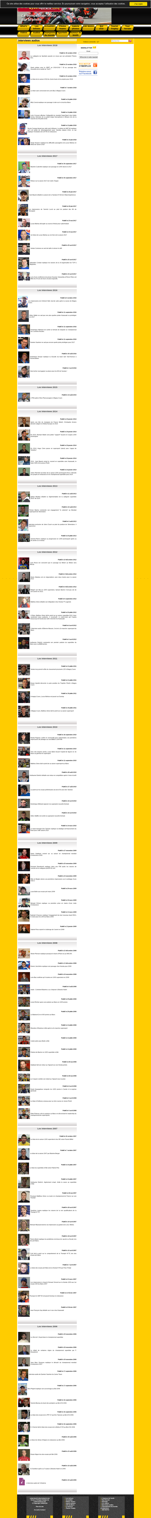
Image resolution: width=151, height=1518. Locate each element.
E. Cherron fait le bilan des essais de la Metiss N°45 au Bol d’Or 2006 (53, 1427)
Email (88, 51)
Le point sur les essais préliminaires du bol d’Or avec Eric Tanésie (52, 790)
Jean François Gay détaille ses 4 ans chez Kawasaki (47, 1310)
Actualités (69, 1500)
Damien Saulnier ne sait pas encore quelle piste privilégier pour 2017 (52, 342)
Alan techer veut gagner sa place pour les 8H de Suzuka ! (48, 371)
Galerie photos (71, 1503)
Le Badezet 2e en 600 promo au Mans (43, 1014)
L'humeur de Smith (108, 1498)
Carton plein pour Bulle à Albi (40, 1041)
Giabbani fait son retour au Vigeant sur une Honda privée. (49, 1065)
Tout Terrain (106, 1500)
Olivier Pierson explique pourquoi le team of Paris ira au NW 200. (51, 954)
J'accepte (138, 4)
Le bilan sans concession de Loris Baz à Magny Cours (48, 91)
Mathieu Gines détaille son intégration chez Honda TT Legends (51, 602)
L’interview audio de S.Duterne (36, 1483)
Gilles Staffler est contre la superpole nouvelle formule (48, 816)
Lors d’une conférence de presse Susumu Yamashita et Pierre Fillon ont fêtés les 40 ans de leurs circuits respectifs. (53, 278)
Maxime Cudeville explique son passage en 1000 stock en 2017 (51, 167)
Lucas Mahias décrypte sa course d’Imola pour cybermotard (50, 224)
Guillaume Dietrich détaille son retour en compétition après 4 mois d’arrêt (53, 775)
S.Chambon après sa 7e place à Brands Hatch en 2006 (48, 1469)
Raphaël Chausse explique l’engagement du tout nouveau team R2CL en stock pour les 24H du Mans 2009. (53, 916)
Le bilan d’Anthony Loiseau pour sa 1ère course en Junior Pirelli (51, 1101)
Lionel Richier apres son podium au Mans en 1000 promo (49, 1002)
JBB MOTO (105, 1510)
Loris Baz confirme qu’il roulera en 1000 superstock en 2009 (50, 977)
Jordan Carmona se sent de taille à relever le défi (46, 248)
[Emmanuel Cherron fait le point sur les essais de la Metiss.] (24, 1431)
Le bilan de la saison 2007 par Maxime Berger (45, 1153)
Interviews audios (107, 1505)
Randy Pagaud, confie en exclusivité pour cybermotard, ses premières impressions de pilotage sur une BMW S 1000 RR (53, 738)
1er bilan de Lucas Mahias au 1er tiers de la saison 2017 (49, 235)
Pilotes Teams (70, 1501)
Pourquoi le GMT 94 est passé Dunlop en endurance (46, 1296)
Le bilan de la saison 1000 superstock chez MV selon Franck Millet (52, 1139)
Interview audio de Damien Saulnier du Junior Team (45, 1374)
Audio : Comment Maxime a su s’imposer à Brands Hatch (49, 989)
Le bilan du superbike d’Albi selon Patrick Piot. (44, 1168)
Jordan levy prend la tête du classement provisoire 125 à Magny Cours (53, 669)
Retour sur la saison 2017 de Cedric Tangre (45, 181)
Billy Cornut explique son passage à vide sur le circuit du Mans (51, 102)
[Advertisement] (88, 111)
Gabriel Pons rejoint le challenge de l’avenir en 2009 (47, 929)
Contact (42, 1510)
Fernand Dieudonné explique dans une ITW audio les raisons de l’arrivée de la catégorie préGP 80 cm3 (53, 867)
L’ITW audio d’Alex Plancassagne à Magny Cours (46, 398)
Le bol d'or (69, 1506)
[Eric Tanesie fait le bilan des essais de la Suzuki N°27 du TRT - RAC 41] (24, 1419)
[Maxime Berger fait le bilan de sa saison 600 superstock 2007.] (23, 1159)
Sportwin (105, 1501)
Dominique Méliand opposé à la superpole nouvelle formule (50, 804)
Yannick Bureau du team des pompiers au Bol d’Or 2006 (49, 1403)
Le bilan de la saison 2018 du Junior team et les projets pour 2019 (52, 79)
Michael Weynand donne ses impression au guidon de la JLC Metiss (52, 1225)
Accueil (36, 1510)
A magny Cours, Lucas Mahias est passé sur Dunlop (47, 696)
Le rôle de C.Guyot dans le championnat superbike (47, 1337)
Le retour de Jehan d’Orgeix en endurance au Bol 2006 (47, 1440)
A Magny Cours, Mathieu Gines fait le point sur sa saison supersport (52, 711)
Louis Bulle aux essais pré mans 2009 (43, 891)
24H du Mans (70, 1505)
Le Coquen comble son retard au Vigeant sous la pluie (48, 1079)
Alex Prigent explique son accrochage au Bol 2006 (44, 1389)
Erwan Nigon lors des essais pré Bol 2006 (44, 1454)
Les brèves (69, 1498)
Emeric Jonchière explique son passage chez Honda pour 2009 (51, 966)
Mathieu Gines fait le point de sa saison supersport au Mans (50, 763)
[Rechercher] (130, 41)
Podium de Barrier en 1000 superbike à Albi (45, 1052)
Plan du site (40, 1506)
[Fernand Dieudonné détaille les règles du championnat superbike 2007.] (24, 1354)
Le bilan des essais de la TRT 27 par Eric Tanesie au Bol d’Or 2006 (52, 1415)
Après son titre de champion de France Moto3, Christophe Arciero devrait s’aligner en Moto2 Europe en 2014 (53, 423)
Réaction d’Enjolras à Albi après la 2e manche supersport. (49, 1028)
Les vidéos (105, 1503)
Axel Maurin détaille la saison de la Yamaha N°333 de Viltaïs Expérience (52, 195)
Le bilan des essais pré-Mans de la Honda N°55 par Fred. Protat (50, 1268)
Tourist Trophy (70, 1508)
